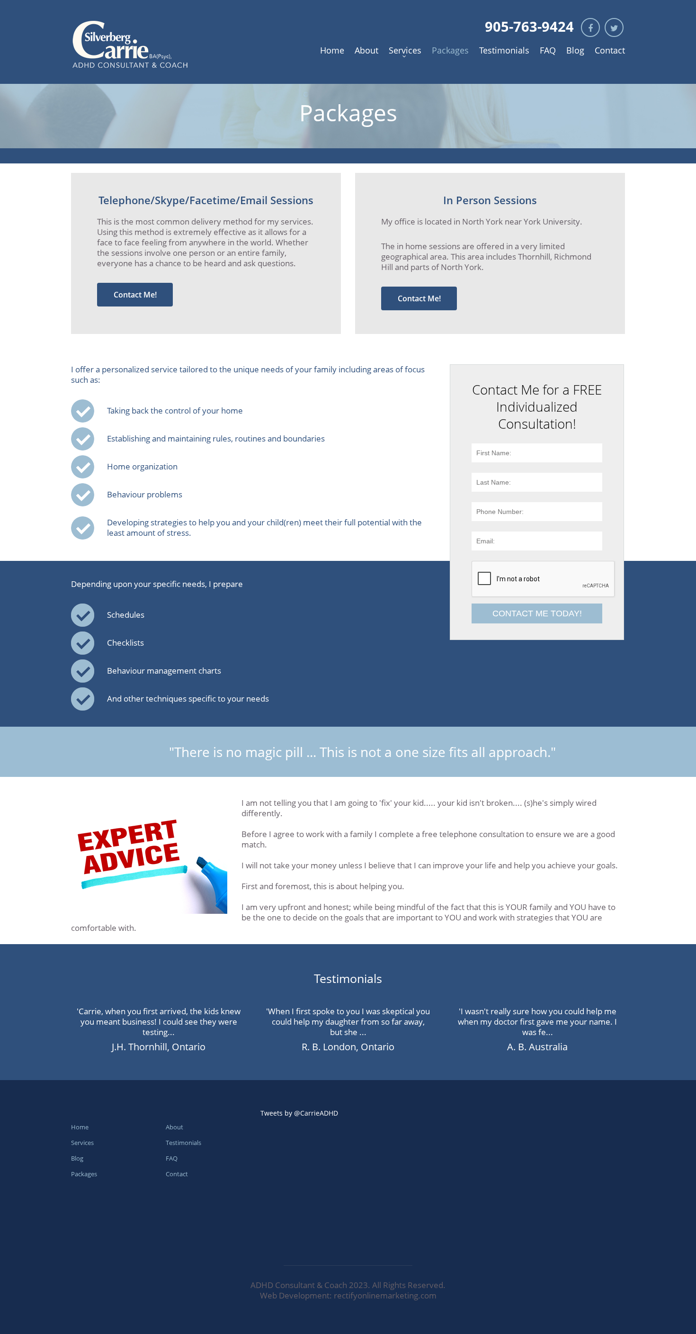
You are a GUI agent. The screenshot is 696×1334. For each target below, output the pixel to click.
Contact (610, 50)
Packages (450, 50)
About (366, 50)
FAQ (548, 50)
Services (405, 50)
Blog (575, 50)
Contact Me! (135, 294)
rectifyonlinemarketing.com (385, 1295)
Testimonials (504, 50)
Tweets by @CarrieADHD (299, 1113)
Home (332, 50)
